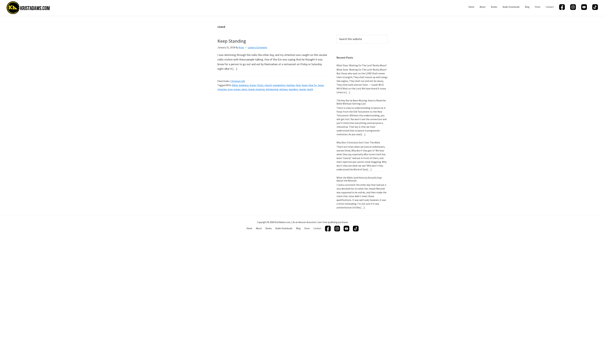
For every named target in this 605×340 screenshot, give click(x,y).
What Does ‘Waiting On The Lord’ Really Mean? (362, 65)
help (298, 85)
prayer (236, 89)
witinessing (272, 89)
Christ (260, 85)
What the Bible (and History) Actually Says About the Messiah (359, 179)
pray (230, 89)
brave (253, 85)
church (268, 85)
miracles (222, 89)
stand (251, 89)
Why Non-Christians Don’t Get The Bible (358, 142)
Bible (235, 85)
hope (304, 85)
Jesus (321, 85)
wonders (293, 89)
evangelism (279, 85)
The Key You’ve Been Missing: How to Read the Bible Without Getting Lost (361, 102)
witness (283, 89)
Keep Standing (231, 41)
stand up (260, 89)
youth (310, 89)
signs (244, 89)
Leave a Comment (257, 47)
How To (312, 85)
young (302, 89)
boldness (244, 85)
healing (290, 85)
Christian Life (237, 81)
